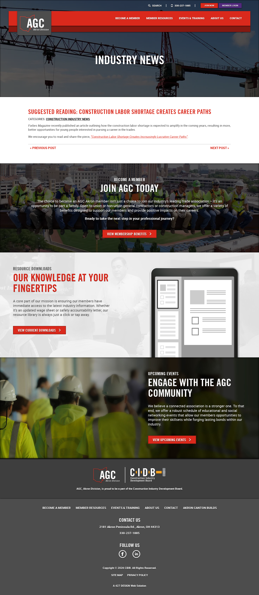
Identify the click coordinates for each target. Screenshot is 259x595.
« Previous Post (43, 148)
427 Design (122, 585)
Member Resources (159, 18)
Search (157, 5)
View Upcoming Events (170, 440)
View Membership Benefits (127, 234)
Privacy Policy (137, 575)
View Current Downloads (37, 330)
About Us (217, 18)
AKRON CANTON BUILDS (200, 507)
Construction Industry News (68, 119)
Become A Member (127, 18)
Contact (236, 18)
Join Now (209, 5)
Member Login (230, 5)
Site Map (117, 575)
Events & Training (191, 18)
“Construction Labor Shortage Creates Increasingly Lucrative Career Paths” (139, 137)
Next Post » (219, 148)
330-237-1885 (182, 5)
